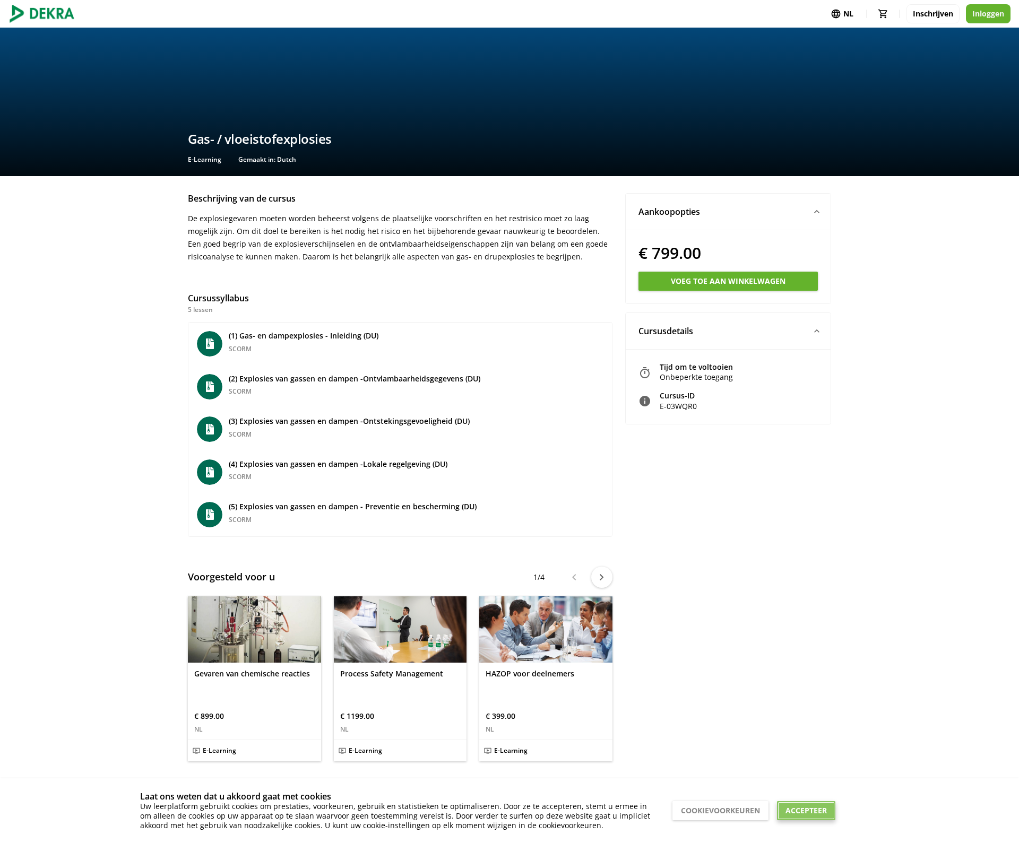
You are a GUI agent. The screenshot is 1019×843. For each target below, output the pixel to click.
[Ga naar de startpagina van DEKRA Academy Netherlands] (41, 13)
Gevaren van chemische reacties (252, 674)
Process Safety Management (391, 674)
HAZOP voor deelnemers (530, 674)
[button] (728, 212)
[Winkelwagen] (883, 13)
